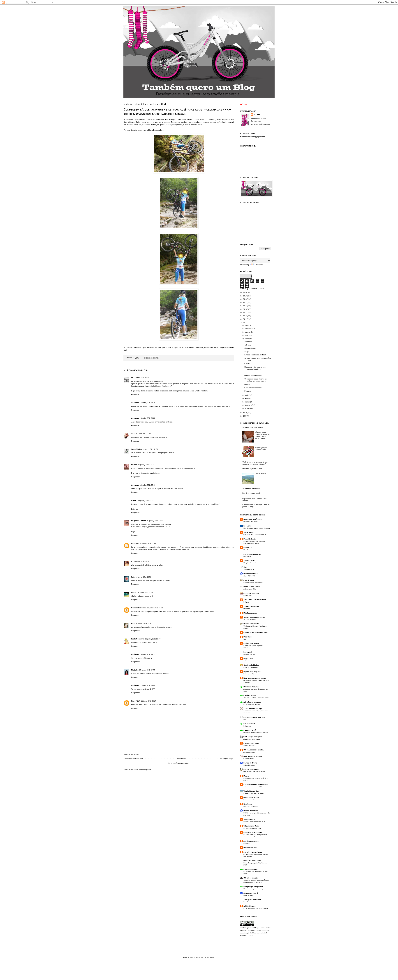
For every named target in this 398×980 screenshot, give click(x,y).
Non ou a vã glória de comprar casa (256, 889)
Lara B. (134, 500)
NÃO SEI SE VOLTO (250, 806)
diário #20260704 (249, 576)
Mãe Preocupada (250, 613)
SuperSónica (136, 449)
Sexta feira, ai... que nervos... (253, 427)
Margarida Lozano (138, 521)
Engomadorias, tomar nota (253, 582)
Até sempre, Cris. (249, 589)
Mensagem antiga (226, 758)
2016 (245, 306)
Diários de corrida (250, 811)
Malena (134, 465)
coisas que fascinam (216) (252, 787)
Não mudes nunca (250, 574)
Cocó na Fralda (249, 695)
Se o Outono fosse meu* (252, 828)
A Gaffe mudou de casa (252, 704)
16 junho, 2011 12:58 (148, 543)
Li (132, 378)
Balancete (247, 726)
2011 (245, 322)
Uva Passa (247, 804)
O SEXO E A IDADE (251, 798)
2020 (245, 292)
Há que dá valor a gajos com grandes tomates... (255, 368)
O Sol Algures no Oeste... (253, 750)
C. (132, 561)
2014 (245, 312)
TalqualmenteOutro (251, 826)
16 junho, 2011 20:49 (152, 639)
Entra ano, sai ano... (250, 800)
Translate (259, 265)
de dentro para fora (251, 593)
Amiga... (247, 351)
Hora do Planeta (249, 654)
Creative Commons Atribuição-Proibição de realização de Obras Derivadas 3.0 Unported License (254, 933)
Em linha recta (249, 724)
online (243, 104)
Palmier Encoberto (251, 769)
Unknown (135, 543)
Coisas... (247, 363)
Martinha (134, 670)
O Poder (246, 609)
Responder (135, 394)
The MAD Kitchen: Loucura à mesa (256, 698)
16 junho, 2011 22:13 (147, 654)
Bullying (246, 602)
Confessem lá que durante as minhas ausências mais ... (255, 380)
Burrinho (246, 843)
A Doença (246, 661)
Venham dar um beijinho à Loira (261, 448)
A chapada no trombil (252, 900)
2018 (245, 299)
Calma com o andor (251, 743)
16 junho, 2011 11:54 (150, 449)
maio (247, 395)
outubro (248, 325)
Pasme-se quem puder (252, 832)
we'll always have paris (252, 737)
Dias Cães (247, 637)
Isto (244, 639)
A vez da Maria (249, 561)
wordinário (247, 556)
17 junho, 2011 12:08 (147, 685)
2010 (245, 412)
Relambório (247, 595)
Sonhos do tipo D (250, 893)
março (247, 402)
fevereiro (248, 405)
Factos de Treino (250, 763)
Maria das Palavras (251, 687)
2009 (245, 416)
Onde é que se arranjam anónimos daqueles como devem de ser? (255, 463)
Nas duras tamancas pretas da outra (256, 528)
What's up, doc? (249, 745)
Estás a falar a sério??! (252, 643)
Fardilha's (247, 548)
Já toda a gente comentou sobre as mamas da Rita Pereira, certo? (262, 435)
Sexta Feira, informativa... (252, 488)
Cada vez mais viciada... (253, 387)
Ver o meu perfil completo (260, 124)
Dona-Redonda (249, 539)
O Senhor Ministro (250, 878)
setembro (248, 329)
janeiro (247, 408)
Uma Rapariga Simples (252, 756)
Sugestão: (248, 341)
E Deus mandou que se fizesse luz (255, 908)
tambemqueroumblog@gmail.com (252, 137)
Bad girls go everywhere (253, 886)
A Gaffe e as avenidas (252, 702)
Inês (133, 577)
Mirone (246, 776)
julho (247, 335)
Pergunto (247, 391)
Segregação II (248, 569)
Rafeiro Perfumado (251, 624)
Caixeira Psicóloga (138, 608)
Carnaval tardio (248, 758)
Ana (132, 434)
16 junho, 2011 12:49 (154, 521)
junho (247, 339)
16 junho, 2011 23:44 (147, 670)
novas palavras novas (252, 554)
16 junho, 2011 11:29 (147, 403)
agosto (247, 332)
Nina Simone (248, 895)
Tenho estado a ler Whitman (254, 600)
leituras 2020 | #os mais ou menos (255, 732)
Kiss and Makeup (250, 869)
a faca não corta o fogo (252, 708)
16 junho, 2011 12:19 (147, 485)
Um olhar (246, 550)
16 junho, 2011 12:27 (145, 500)
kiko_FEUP (135, 701)
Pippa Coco (248, 658)
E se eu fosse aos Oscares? (253, 793)
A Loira (257, 114)
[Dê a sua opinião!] (148, 357)
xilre (245, 567)
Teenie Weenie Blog (251, 791)
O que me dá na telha (252, 861)
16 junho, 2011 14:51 (145, 592)
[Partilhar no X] (151, 357)
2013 (245, 316)
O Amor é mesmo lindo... (253, 376)
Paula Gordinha (137, 639)
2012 (245, 319)
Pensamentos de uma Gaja (254, 717)
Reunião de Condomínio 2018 (254, 821)
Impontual (247, 652)
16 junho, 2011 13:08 (143, 577)
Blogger (212, 957)
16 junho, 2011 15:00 (155, 608)
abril (246, 398)
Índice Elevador (249, 765)
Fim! (244, 719)
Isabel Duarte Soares (251, 587)
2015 (245, 309)
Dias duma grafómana (252, 519)
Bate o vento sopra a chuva (254, 678)
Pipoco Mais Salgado (252, 672)
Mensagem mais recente (134, 758)
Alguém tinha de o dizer (252, 739)
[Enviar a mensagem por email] (145, 357)
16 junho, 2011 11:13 (141, 378)
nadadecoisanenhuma (252, 852)
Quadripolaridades (251, 665)
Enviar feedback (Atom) (142, 770)
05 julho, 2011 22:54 (148, 701)
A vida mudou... (249, 752)
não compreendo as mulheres (255, 785)
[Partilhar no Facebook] (154, 357)
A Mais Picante (249, 906)
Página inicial (181, 758)
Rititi (133, 623)
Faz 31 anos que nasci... (251, 493)
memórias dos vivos (250, 521)
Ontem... (247, 384)
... (245, 372)
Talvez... (247, 345)
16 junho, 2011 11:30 (147, 418)
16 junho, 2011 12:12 (145, 465)
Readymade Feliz (250, 848)
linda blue (247, 526)
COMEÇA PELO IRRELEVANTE (254, 534)
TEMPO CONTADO (251, 606)
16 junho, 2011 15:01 (144, 623)
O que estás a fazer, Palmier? (254, 771)
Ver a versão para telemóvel (178, 763)
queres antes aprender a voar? (255, 632)
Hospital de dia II (249, 563)
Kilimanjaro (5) (248, 674)
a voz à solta (248, 580)
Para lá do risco (249, 902)
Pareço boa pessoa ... (251, 667)
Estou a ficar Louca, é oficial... (255, 355)
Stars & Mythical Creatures (254, 617)
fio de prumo (248, 532)
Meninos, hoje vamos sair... (252, 469)
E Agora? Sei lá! (250, 730)
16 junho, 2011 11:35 (143, 434)
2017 (245, 302)
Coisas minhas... (250, 348)
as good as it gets (249, 619)
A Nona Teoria (249, 819)
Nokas (133, 592)
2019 (245, 296)
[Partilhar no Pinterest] (157, 357)
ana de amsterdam (251, 841)
